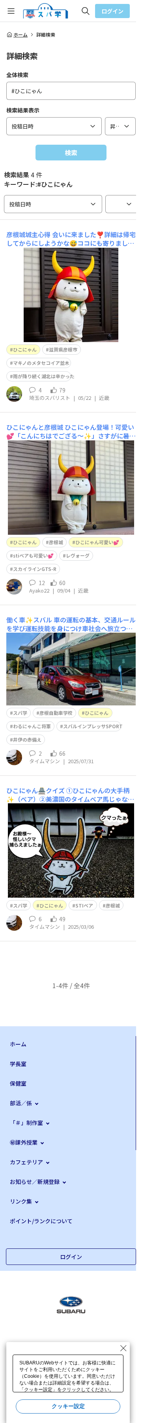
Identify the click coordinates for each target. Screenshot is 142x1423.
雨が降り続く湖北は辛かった (44, 376)
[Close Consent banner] (123, 1348)
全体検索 (17, 75)
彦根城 (56, 542)
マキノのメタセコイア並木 (41, 362)
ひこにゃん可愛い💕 (97, 542)
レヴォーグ (78, 555)
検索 (71, 152)
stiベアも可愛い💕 (33, 555)
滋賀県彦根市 (63, 349)
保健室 (18, 1083)
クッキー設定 (68, 1406)
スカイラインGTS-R (34, 568)
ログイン (112, 11)
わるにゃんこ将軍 (32, 726)
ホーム (20, 34)
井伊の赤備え (27, 739)
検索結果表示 (22, 110)
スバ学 (20, 712)
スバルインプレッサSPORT (93, 726)
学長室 (18, 1064)
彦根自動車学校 (56, 712)
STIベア (84, 905)
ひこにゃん (25, 349)
